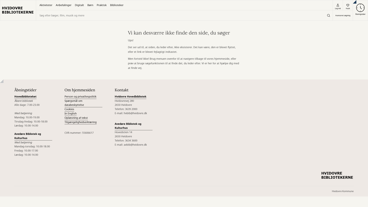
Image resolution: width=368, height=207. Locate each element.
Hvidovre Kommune (343, 191)
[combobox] (184, 15)
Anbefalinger (63, 5)
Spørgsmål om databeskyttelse (74, 103)
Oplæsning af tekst (76, 118)
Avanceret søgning (342, 15)
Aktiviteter (46, 5)
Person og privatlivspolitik (80, 96)
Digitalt (79, 5)
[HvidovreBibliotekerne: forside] (18, 10)
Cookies (69, 109)
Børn (90, 5)
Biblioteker (116, 5)
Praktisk (102, 5)
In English (71, 113)
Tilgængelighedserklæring (81, 122)
